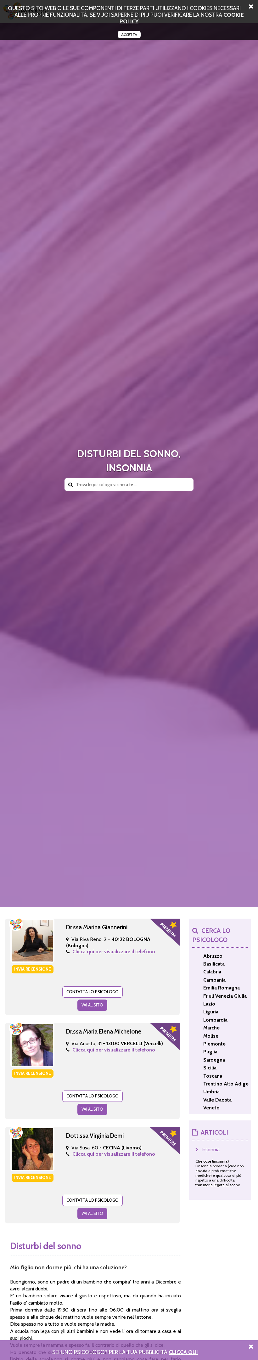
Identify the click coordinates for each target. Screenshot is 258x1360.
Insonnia (210, 1150)
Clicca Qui (183, 1352)
